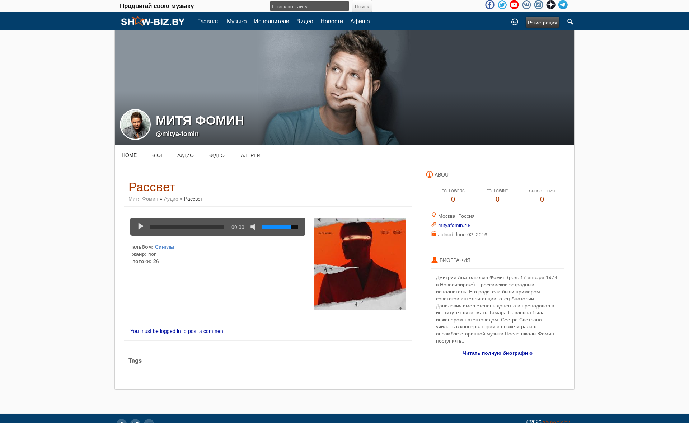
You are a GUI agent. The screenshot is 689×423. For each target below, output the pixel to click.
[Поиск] (570, 21)
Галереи (249, 155)
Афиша (360, 21)
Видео (304, 21)
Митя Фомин (143, 198)
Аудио (185, 155)
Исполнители (271, 21)
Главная (208, 21)
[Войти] (514, 21)
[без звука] (254, 226)
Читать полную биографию (498, 352)
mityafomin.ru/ (454, 225)
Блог (157, 155)
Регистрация (542, 22)
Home (129, 155)
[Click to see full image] (344, 86)
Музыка (237, 21)
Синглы (164, 246)
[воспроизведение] (141, 226)
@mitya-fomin (177, 133)
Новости (331, 21)
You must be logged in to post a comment (177, 330)
